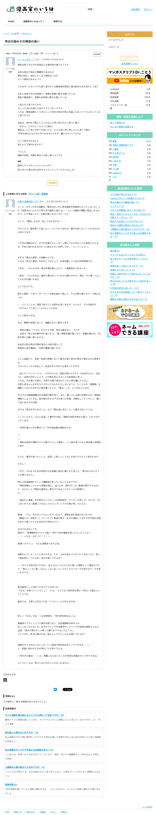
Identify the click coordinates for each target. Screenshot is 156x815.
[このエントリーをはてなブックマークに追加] (55, 690)
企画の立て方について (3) (122, 269)
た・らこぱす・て (26, 59)
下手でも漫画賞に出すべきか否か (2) (127, 210)
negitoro (117, 172)
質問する (57, 21)
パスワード (114, 47)
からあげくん (118, 152)
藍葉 (114, 141)
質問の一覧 (17, 812)
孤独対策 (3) (11, 784)
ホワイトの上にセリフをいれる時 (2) (127, 254)
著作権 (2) (115, 250)
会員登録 (135, 9)
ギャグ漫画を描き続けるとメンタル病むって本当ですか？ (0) (34, 715)
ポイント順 (34, 194)
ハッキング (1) (117, 206)
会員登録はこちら (129, 63)
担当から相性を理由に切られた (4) (126, 225)
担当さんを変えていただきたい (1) (126, 221)
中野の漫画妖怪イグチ (28, 201)
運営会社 (64, 812)
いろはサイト (26, 33)
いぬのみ (116, 160)
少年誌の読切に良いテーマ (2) (124, 288)
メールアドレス (116, 39)
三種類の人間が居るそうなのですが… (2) (25, 767)
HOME (11, 21)
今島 (114, 164)
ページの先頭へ (147, 807)
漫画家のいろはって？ (33, 21)
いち (114, 176)
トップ (6, 33)
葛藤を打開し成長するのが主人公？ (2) (128, 299)
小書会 (115, 148)
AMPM (115, 156)
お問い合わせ (30, 812)
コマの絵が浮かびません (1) (123, 194)
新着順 (44, 194)
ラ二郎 (115, 168)
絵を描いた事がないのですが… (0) (21, 732)
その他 (13, 33)
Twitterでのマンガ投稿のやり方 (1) (127, 198)
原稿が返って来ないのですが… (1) (126, 265)
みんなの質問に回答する (122, 126)
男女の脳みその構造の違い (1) (124, 202)
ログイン (148, 9)
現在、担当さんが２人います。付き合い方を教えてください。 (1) (130, 216)
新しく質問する (117, 122)
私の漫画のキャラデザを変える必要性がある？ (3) (29, 749)
